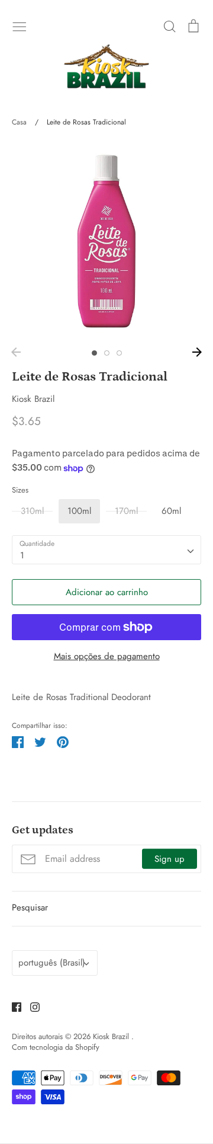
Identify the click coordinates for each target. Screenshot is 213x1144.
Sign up (169, 858)
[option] (106, 241)
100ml (79, 510)
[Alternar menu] (19, 25)
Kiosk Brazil (33, 398)
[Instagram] (30, 1006)
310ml (32, 510)
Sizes (20, 490)
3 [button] (119, 353)
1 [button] (94, 353)
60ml (171, 510)
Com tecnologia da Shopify (55, 1047)
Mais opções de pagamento (107, 656)
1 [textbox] (22, 555)
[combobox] (106, 550)
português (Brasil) (51, 962)
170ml (126, 510)
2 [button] (106, 353)
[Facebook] (12, 1006)
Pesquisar (30, 907)
